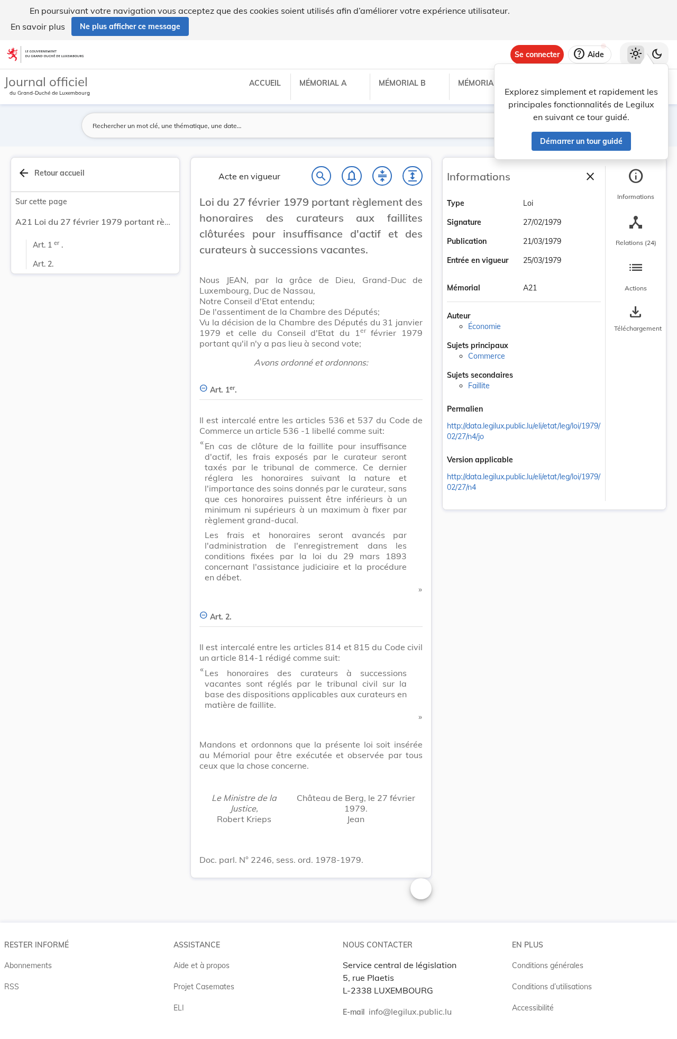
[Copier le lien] (497, 410)
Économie (484, 326)
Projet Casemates (203, 986)
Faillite (479, 385)
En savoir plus (38, 26)
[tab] (635, 184)
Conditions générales (547, 965)
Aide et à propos (201, 965)
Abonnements (28, 965)
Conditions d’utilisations (552, 986)
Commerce (486, 356)
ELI (178, 1008)
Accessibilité (533, 1008)
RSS (11, 986)
